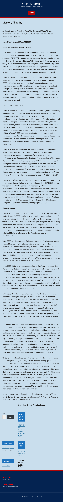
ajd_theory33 (21, 451)
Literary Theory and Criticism (10, 486)
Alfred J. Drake (31, 3)
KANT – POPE (21, 433)
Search (4, 413)
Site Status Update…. (8, 448)
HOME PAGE (21, 424)
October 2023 (6, 466)
